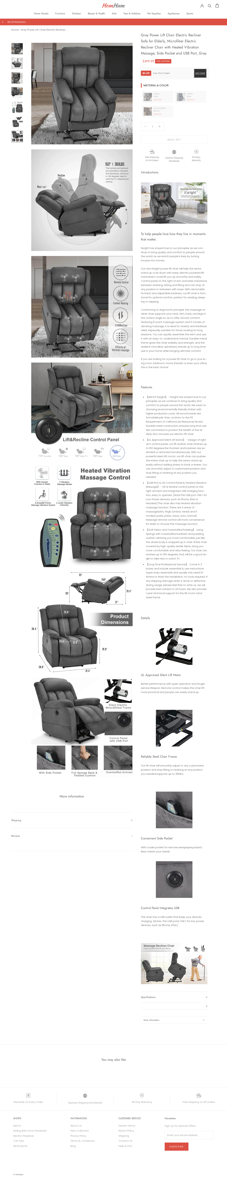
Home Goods (41, 13)
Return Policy (126, 1130)
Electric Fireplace (23, 1136)
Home (15, 29)
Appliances (173, 13)
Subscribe (177, 1146)
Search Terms (126, 1125)
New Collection (79, 1130)
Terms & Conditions (82, 1141)
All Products (20, 1146)
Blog (73, 1146)
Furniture (60, 13)
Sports (189, 13)
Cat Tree (18, 1141)
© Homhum (18, 1174)
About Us (76, 1125)
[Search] (209, 5)
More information (151, 1020)
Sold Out (174, 139)
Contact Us (125, 1141)
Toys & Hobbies (131, 13)
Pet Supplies (154, 13)
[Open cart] (217, 5)
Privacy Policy (78, 1136)
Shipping (16, 820)
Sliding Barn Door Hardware (30, 1130)
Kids (114, 13)
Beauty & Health (96, 13)
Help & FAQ (125, 1146)
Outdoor (76, 13)
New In (17, 1125)
